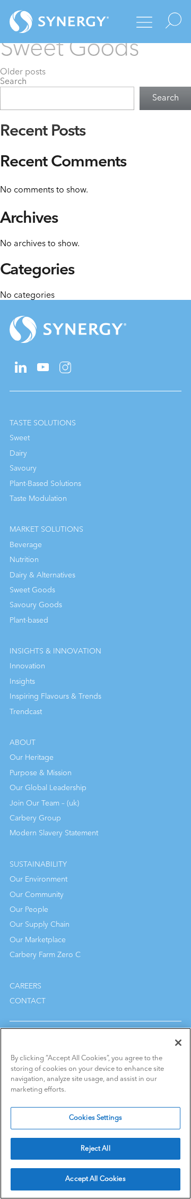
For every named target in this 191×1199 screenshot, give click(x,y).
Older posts (23, 72)
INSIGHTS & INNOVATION (55, 651)
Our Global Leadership (48, 788)
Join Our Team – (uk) (44, 803)
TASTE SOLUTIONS (43, 423)
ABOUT (23, 742)
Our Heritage (32, 757)
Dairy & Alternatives (42, 575)
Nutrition (24, 560)
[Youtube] (43, 369)
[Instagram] (65, 371)
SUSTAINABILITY (38, 864)
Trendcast (26, 712)
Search (13, 81)
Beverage (26, 545)
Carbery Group (35, 818)
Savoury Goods (36, 605)
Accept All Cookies (95, 1179)
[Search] (170, 21)
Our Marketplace (38, 940)
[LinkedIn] (21, 370)
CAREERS (25, 986)
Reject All (95, 1148)
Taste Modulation (38, 498)
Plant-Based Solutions (45, 483)
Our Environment (38, 879)
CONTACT (28, 1001)
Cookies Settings (95, 1117)
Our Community (37, 894)
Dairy (18, 453)
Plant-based (29, 620)
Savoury (23, 468)
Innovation (27, 666)
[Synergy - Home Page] (49, 21)
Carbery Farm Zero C (45, 955)
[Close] (178, 1042)
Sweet (20, 438)
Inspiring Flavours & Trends (55, 696)
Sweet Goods (32, 590)
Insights (22, 681)
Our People (29, 909)
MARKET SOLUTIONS (46, 529)
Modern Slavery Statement (54, 833)
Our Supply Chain (40, 924)
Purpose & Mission (41, 773)
